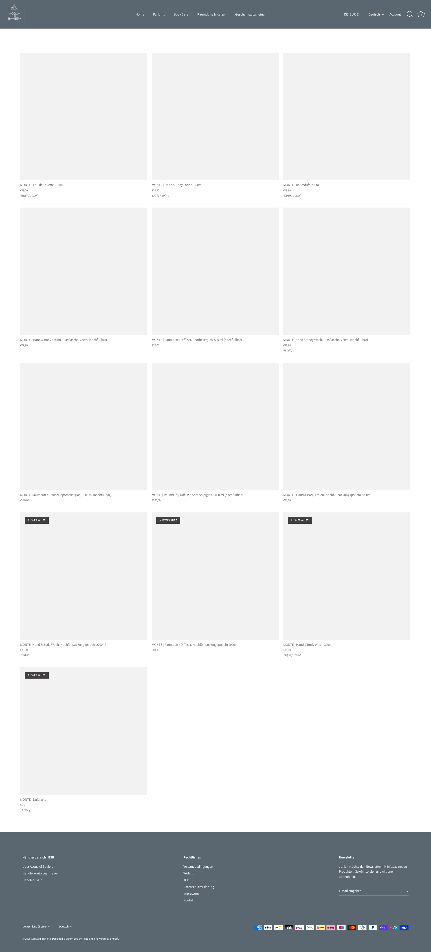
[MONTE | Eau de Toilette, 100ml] (83, 116)
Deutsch (374, 14)
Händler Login (32, 880)
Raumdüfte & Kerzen (211, 14)
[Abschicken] (406, 891)
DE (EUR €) (351, 14)
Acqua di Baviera (41, 939)
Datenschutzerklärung (198, 887)
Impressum (191, 893)
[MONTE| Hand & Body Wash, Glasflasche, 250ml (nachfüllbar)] (346, 271)
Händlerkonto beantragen (40, 873)
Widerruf (189, 873)
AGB (186, 880)
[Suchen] (410, 14)
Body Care (181, 14)
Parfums (159, 14)
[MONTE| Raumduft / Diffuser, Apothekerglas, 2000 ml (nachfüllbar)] (215, 426)
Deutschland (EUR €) (34, 926)
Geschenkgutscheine (250, 14)
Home (140, 14)
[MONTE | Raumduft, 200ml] (346, 116)
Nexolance (88, 939)
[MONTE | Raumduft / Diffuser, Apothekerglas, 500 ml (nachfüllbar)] (215, 271)
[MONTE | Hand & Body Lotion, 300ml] (215, 116)
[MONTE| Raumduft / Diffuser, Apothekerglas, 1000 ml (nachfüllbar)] (83, 426)
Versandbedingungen (198, 866)
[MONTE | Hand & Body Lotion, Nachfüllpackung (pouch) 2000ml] (346, 426)
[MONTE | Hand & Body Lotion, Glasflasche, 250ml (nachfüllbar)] (83, 271)
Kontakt (189, 900)
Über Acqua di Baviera (37, 866)
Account (395, 14)
